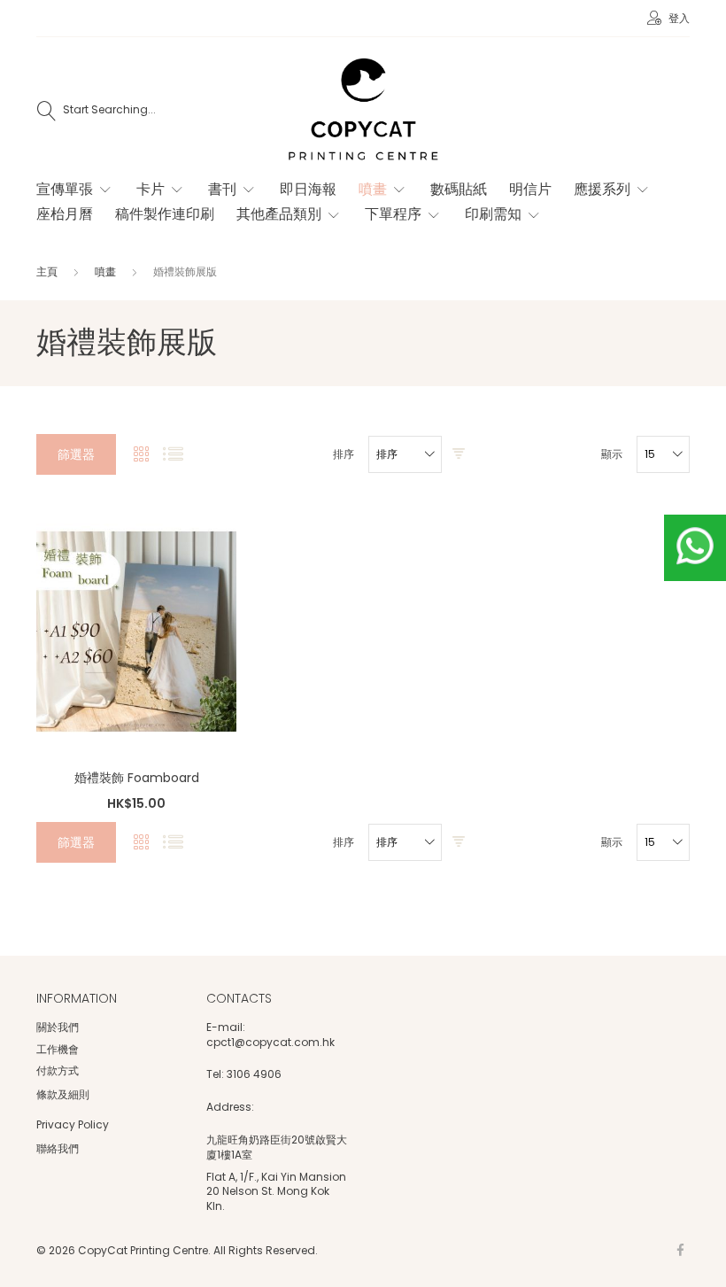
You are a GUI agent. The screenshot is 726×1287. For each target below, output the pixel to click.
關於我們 (57, 1027)
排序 (343, 454)
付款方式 (57, 1070)
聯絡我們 (57, 1148)
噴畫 (107, 271)
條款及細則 (62, 1094)
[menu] (352, 211)
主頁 (48, 271)
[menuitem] (75, 189)
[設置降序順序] (458, 455)
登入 (678, 18)
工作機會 (57, 1049)
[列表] (173, 455)
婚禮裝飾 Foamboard (136, 778)
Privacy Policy (72, 1124)
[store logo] (363, 110)
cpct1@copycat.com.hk (270, 1042)
